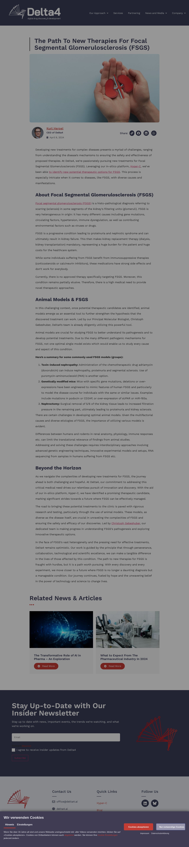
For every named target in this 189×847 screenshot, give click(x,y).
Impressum (144, 833)
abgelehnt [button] (69, 835)
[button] (138, 826)
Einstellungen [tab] (24, 824)
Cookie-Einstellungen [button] (108, 835)
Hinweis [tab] (9, 824)
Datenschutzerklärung (160, 833)
